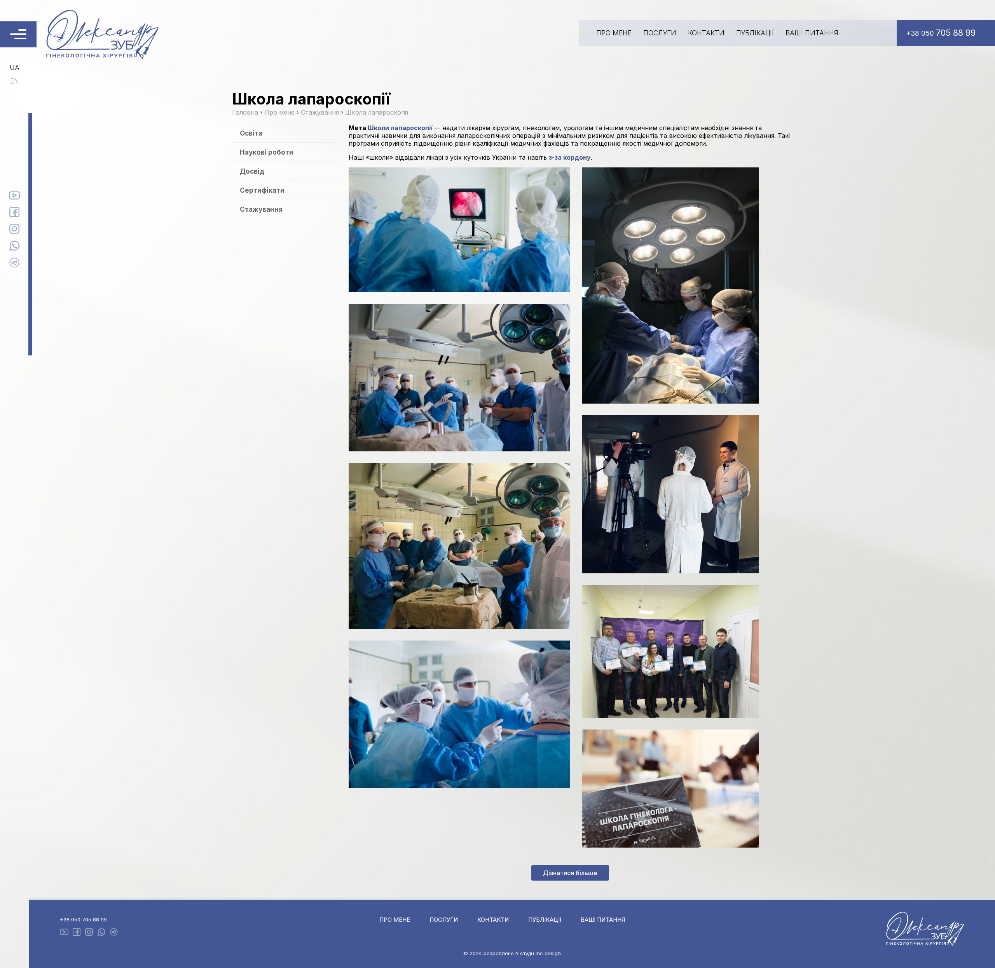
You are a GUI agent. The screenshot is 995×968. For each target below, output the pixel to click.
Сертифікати (262, 190)
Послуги (659, 33)
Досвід (252, 171)
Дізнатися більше (570, 873)
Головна (245, 112)
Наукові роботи (266, 152)
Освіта (251, 133)
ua (14, 67)
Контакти (706, 33)
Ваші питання (812, 33)
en (14, 81)
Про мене (614, 33)
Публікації (755, 33)
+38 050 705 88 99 (83, 919)
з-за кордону (570, 157)
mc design (548, 953)
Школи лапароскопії (400, 128)
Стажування (261, 209)
